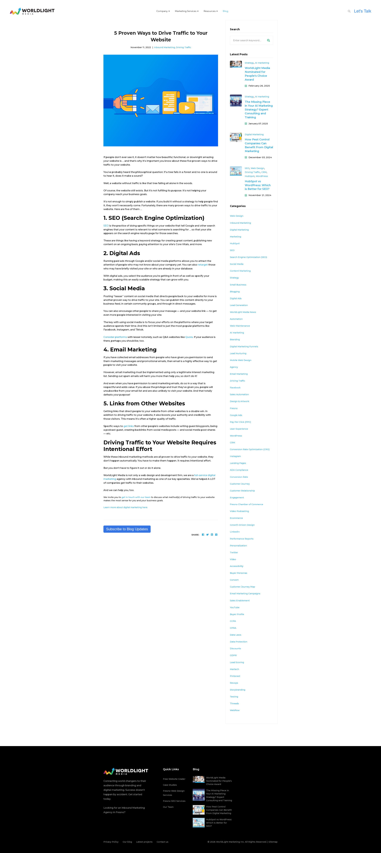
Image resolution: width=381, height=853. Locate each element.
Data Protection (238, 641)
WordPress (262, 176)
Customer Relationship (242, 490)
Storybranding (237, 689)
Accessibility (236, 566)
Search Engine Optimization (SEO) (248, 257)
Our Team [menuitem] (168, 807)
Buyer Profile (237, 614)
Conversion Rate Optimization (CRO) (250, 449)
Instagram (235, 456)
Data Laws (235, 634)
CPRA (233, 628)
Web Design (257, 168)
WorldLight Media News (243, 312)
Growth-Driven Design (242, 525)
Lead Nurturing (238, 353)
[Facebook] (203, 534)
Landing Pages (238, 463)
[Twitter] (207, 534)
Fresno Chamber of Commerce (246, 504)
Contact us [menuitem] (162, 841)
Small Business (238, 284)
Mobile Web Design (240, 360)
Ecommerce (236, 518)
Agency (234, 367)
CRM (264, 172)
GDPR (233, 655)
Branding (235, 339)
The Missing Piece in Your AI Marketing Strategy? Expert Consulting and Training (259, 109)
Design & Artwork (239, 401)
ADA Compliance (239, 470)
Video (233, 559)
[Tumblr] (216, 534)
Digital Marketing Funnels (244, 346)
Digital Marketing (254, 134)
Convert (234, 580)
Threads (234, 703)
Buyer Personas (238, 573)
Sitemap (273, 841)
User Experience (239, 429)
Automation (236, 319)
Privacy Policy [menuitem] (110, 841)
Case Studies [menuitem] (170, 785)
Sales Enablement (240, 600)
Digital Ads (236, 298)
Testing (234, 696)
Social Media (236, 264)
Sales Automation (239, 394)
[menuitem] (163, 11)
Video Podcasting (239, 511)
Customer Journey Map (242, 586)
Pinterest (235, 676)
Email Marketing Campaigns (245, 593)
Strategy (249, 63)
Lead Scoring (237, 662)
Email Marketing (239, 374)
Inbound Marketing (164, 47)
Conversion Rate (239, 477)
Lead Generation (239, 305)
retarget (203, 264)
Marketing (235, 236)
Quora (189, 337)
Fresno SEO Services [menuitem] (174, 801)
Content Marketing (240, 271)
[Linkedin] (212, 534)
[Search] (268, 40)
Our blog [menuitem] (127, 841)
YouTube (234, 607)
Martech (234, 669)
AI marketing (262, 63)
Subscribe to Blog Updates (127, 529)
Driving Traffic (183, 47)
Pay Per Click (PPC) (240, 422)
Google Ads (236, 415)
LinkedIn (235, 531)
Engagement (237, 497)
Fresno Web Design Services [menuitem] (174, 793)
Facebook (235, 387)
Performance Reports (241, 538)
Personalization (238, 545)
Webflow (235, 710)
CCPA (233, 621)
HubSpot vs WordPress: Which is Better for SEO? (258, 185)
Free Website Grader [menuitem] (174, 779)
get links (129, 426)
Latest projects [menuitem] (144, 841)
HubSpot (249, 176)
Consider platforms (115, 337)
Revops (234, 683)
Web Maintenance (240, 325)
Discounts (235, 648)
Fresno (234, 408)
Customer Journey (240, 483)
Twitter (234, 552)
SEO (106, 225)
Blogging (235, 291)
